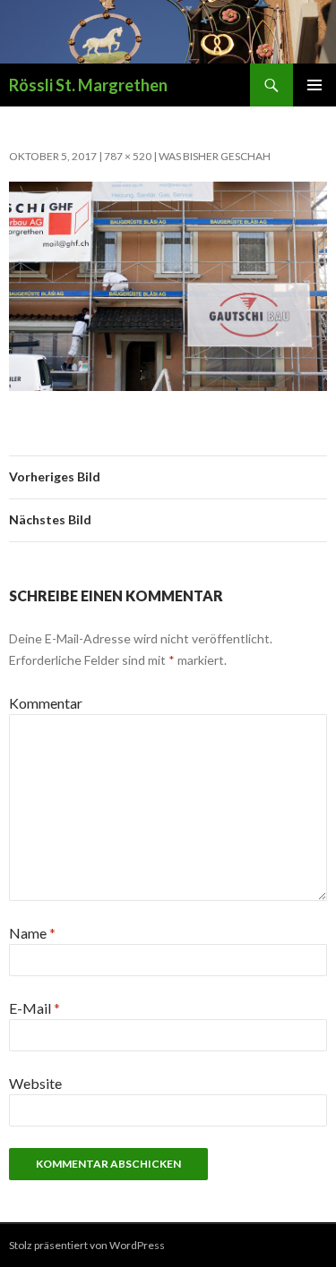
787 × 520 (127, 156)
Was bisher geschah (215, 156)
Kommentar (45, 702)
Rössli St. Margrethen (88, 85)
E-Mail (34, 1007)
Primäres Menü (314, 85)
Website (35, 1083)
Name (32, 932)
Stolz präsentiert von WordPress (87, 1245)
